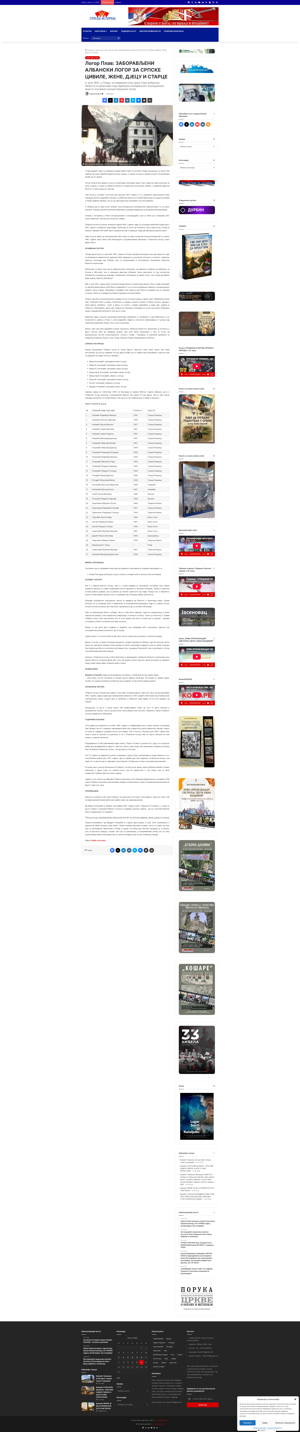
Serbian (262, 1430)
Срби (166, 1358)
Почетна (87, 31)
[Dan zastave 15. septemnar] (197, 183)
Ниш (165, 1350)
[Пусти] (182, 374)
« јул (118, 1378)
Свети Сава (157, 1358)
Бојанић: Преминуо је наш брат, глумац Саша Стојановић (104, 1378)
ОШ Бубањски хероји (160, 1354)
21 (137, 1362)
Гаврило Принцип (159, 1343)
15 (141, 1357)
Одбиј (264, 1423)
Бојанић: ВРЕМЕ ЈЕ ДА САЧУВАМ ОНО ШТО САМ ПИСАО (103, 1405)
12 (128, 1357)
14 (137, 1357)
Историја (169, 1347)
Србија (173, 1358)
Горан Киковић (158, 1347)
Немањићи (157, 1350)
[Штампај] (149, 100)
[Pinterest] (121, 100)
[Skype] (133, 100)
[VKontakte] (127, 100)
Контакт (114, 31)
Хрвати (163, 1362)
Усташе (155, 1362)
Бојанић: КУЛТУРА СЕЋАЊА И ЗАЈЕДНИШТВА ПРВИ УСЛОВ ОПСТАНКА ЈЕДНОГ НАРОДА (149, 2)
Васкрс (169, 1339)
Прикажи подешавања (285, 1423)
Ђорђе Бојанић (94, 94)
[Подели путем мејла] (144, 100)
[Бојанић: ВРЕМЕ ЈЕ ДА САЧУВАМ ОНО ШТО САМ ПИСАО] (87, 1406)
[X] (110, 100)
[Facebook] (104, 100)
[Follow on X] (101, 94)
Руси (172, 1354)
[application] (197, 366)
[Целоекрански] (212, 374)
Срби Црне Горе (102, 50)
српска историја (158, 1366)
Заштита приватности (274, 1428)
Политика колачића (259, 1428)
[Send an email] (102, 94)
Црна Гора (172, 1362)
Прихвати (248, 1423)
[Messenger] (138, 100)
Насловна (90, 50)
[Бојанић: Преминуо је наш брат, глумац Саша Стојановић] (87, 1379)
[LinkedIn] (116, 100)
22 (141, 1362)
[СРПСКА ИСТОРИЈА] (103, 16)
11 (123, 1357)
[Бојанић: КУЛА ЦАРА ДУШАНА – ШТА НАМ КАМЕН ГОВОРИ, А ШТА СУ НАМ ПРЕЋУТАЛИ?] (87, 1390)
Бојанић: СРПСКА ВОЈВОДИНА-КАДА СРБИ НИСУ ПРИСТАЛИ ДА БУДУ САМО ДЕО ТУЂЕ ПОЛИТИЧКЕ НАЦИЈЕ (197, 1196)
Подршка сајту (128, 31)
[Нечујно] (208, 374)
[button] (295, 1399)
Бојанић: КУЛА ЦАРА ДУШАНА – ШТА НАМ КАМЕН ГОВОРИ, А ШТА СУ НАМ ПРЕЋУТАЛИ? (196, 1168)
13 (132, 1357)
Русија (179, 1354)
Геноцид (171, 1343)
